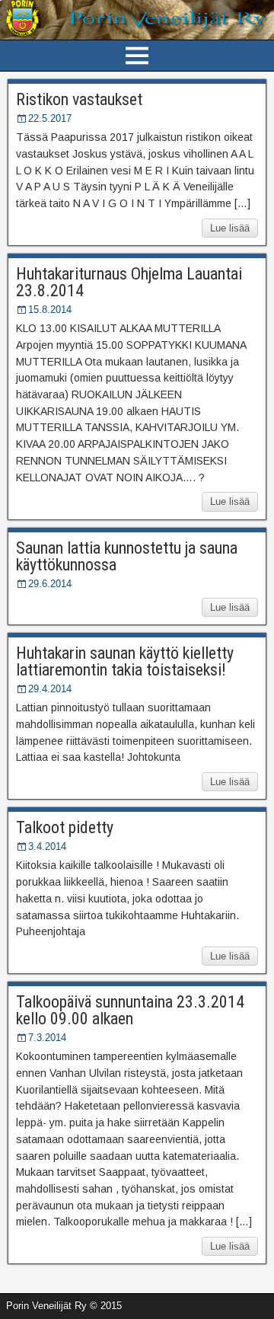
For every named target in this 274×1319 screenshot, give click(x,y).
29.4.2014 (50, 689)
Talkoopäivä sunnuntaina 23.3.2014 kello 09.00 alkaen (130, 1010)
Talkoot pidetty (64, 827)
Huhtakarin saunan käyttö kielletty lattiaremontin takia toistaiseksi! (125, 661)
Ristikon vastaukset (79, 99)
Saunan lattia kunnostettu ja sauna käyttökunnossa (126, 556)
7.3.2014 (47, 1037)
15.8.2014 (50, 309)
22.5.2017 (50, 118)
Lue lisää (230, 228)
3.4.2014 (47, 846)
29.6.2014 (50, 583)
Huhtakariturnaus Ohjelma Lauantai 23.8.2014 (129, 282)
